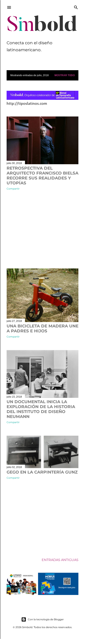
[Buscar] (75, 6)
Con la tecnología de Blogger (46, 619)
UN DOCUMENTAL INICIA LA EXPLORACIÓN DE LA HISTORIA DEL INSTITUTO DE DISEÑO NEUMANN (41, 409)
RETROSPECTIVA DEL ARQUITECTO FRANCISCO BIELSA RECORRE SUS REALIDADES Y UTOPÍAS (42, 175)
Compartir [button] (13, 188)
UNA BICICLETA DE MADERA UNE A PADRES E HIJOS (42, 328)
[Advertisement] (42, 229)
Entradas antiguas (60, 560)
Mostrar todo (64, 75)
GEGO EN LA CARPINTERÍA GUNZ (42, 472)
